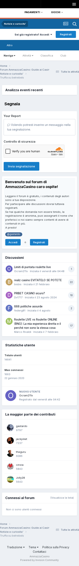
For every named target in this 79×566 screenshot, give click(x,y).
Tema (33, 547)
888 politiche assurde (28, 306)
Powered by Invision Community (39, 560)
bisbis (17, 284)
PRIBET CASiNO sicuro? (29, 293)
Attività (26, 55)
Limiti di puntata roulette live (32, 267)
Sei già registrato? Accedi (32, 34)
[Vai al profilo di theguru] (10, 453)
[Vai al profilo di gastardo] (10, 427)
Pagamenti (32, 12)
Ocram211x (21, 271)
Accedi (13, 242)
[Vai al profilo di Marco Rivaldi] (9, 321)
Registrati (66, 34)
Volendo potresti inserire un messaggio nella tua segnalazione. (38, 127)
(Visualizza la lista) (62, 497)
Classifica (47, 55)
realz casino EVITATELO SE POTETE (38, 280)
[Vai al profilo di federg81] (9, 308)
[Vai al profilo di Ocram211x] (9, 268)
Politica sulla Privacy (55, 547)
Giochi (55, 12)
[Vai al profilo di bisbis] (9, 282)
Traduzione (15, 547)
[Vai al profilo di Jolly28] (10, 479)
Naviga (8, 55)
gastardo (21, 426)
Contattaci (39, 551)
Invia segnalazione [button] (21, 166)
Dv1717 (18, 297)
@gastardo (13, 234)
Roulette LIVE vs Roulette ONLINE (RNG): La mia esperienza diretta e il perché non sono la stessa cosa (37, 323)
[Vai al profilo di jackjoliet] (10, 440)
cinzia (19, 464)
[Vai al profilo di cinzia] (10, 466)
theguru (21, 451)
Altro (10, 45)
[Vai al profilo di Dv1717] (9, 295)
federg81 (19, 310)
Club (63, 55)
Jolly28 (20, 477)
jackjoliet (21, 439)
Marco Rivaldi (22, 331)
